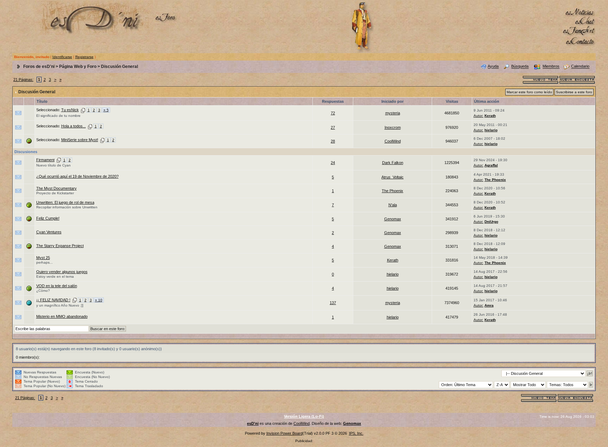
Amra (489, 305)
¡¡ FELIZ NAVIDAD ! (53, 300)
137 (333, 303)
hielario (491, 130)
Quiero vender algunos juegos (62, 272)
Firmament (45, 160)
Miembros (551, 66)
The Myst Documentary (56, 188)
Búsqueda (519, 66)
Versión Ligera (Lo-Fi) (304, 416)
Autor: (478, 116)
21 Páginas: (23, 79)
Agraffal (491, 165)
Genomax (392, 219)
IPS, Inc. (356, 433)
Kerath (490, 116)
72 (333, 113)
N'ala (392, 205)
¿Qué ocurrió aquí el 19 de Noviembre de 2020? (77, 176)
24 (333, 162)
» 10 (98, 300)
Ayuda (493, 66)
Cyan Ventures (49, 232)
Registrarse (84, 57)
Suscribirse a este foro (574, 92)
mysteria (392, 113)
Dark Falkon (392, 162)
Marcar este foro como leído (529, 92)
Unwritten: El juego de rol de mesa (65, 202)
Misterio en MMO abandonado (62, 316)
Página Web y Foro (77, 66)
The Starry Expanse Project (60, 246)
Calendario (580, 66)
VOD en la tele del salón (56, 286)
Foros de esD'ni (39, 66)
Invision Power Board (284, 433)
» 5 (106, 110)
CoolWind (393, 141)
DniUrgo (491, 221)
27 (333, 127)
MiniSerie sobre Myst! (79, 140)
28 (333, 141)
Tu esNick (70, 110)
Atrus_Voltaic (392, 177)
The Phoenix (495, 180)
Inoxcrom (393, 127)
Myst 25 (43, 258)
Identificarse (62, 57)
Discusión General (119, 66)
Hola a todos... (73, 126)
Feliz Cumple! (47, 218)
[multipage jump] (83, 110)
